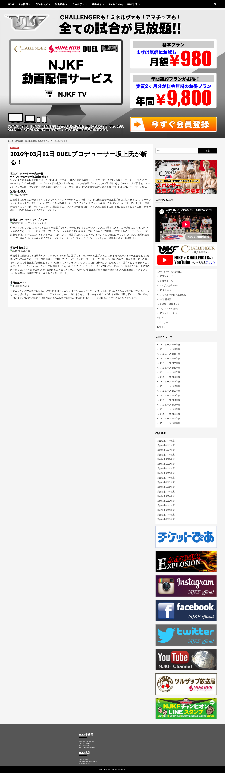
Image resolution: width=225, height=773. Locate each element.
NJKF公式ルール (165, 280)
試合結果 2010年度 (166, 514)
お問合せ (161, 327)
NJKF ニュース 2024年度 (168, 353)
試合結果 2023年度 (166, 454)
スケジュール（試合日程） (170, 271)
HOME (11, 4)
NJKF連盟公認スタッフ (168, 304)
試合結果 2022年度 (166, 459)
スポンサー (162, 322)
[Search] (215, 4)
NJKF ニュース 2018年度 (168, 381)
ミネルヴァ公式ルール (168, 285)
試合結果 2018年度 (166, 477)
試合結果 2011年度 (166, 510)
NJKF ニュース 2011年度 (168, 414)
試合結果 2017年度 (166, 482)
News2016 (14, 148)
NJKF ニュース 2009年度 (168, 423)
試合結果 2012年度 (166, 505)
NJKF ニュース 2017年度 (168, 386)
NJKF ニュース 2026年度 (168, 344)
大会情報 (23, 4)
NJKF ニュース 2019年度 (168, 377)
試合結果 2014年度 (166, 496)
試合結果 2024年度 (166, 449)
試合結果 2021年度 (166, 463)
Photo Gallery (116, 4)
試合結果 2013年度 (166, 500)
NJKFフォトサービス (167, 313)
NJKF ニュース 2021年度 (168, 367)
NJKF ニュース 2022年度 (168, 363)
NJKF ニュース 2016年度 (168, 390)
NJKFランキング (165, 276)
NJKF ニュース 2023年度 (168, 358)
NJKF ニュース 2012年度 (168, 409)
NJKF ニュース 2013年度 (168, 404)
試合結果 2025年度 (166, 445)
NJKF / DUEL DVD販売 (167, 308)
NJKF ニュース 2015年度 (168, 395)
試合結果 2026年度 (166, 440)
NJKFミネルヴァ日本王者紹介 (171, 294)
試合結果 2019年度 (166, 473)
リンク (160, 317)
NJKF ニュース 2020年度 (168, 372)
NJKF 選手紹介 (164, 290)
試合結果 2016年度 (166, 486)
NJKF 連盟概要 (164, 299)
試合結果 (60, 4)
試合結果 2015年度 (166, 491)
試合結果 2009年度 (166, 519)
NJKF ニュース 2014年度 (168, 400)
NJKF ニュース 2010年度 (168, 418)
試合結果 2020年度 (166, 468)
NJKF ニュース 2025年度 (168, 349)
